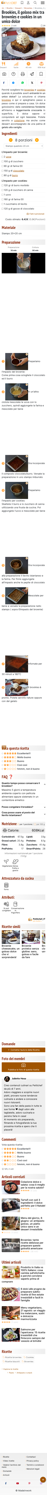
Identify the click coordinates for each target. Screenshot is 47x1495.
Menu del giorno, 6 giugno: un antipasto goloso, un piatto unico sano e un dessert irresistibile (32, 1224)
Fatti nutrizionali (36, 214)
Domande (7, 1471)
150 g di (14, 170)
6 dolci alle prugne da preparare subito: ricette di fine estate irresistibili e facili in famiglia (33, 1294)
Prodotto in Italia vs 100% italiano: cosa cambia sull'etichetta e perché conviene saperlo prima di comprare (23, 1274)
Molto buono (24, 757)
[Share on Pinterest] (41, 83)
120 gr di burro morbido (16, 185)
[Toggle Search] (35, 3)
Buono (20, 761)
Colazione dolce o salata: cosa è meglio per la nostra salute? (33, 1184)
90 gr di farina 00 (13, 166)
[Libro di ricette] (22, 3)
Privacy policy (33, 1461)
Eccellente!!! (24, 753)
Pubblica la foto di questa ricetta (23, 1069)
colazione (19, 120)
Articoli (6, 1475)
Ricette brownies (13, 1357)
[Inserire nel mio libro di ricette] (41, 74)
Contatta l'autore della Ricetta (24, 1050)
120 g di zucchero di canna (18, 190)
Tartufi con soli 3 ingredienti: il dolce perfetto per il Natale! (33, 1202)
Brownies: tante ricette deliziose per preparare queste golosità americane (32, 1244)
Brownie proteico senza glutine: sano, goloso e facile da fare (30, 951)
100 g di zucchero (13, 161)
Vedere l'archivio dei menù (11, 1466)
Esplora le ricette (11, 1369)
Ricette (6, 1457)
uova (8, 156)
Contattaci (31, 1457)
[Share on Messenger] (13, 83)
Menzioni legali (33, 1469)
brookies (6, 100)
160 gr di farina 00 (14, 199)
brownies (29, 89)
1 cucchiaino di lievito (15, 204)
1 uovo (7, 194)
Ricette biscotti (12, 1361)
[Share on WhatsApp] (22, 83)
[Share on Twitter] (32, 83)
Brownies (28, 1361)
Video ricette (8, 1461)
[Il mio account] (28, 3)
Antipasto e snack (24, 1373)
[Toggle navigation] (42, 2)
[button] (5, 44)
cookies (41, 89)
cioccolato (18, 170)
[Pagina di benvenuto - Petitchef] (3, 8)
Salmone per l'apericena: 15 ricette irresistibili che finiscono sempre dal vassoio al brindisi (33, 1335)
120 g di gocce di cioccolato (19, 208)
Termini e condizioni (35, 1465)
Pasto (11, 1373)
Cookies (30, 1357)
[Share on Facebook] (4, 83)
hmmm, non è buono (28, 769)
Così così (22, 765)
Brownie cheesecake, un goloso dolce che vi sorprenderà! (11, 951)
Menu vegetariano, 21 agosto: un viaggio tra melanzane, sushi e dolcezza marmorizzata (33, 1313)
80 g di (11, 175)
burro (15, 175)
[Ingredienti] (4, 747)
